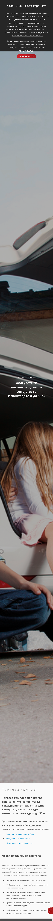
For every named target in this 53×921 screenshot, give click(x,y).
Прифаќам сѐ (26, 56)
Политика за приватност (27, 36)
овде (30, 51)
